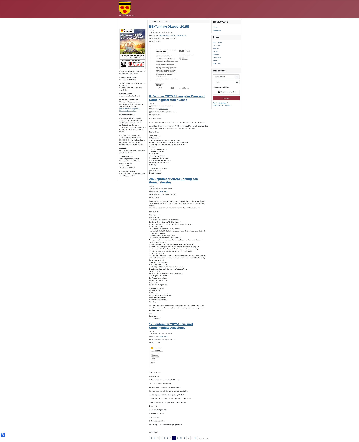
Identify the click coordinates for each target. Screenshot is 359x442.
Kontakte (216, 61)
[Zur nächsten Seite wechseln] (192, 438)
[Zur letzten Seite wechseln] (196, 438)
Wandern (216, 55)
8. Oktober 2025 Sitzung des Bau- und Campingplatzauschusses (177, 98)
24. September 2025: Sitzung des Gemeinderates (173, 180)
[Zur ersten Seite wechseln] (151, 438)
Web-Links (216, 64)
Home (215, 27)
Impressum (217, 30)
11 (184, 438)
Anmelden (226, 98)
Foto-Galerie (217, 43)
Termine (216, 49)
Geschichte (217, 58)
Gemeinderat (163, 109)
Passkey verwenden (228, 92)
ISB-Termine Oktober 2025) (169, 26)
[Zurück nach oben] (356, 439)
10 (181, 438)
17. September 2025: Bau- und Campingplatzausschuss (171, 325)
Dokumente (217, 46)
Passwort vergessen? (220, 103)
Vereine (215, 52)
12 (188, 438)
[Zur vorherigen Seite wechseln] (154, 438)
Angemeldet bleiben (222, 87)
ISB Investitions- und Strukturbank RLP (172, 35)
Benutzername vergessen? (222, 105)
